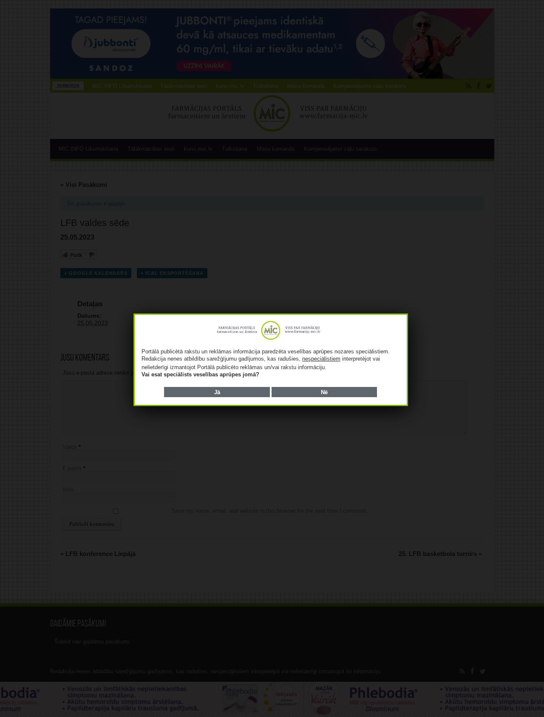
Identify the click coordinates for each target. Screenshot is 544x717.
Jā (217, 392)
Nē (324, 392)
